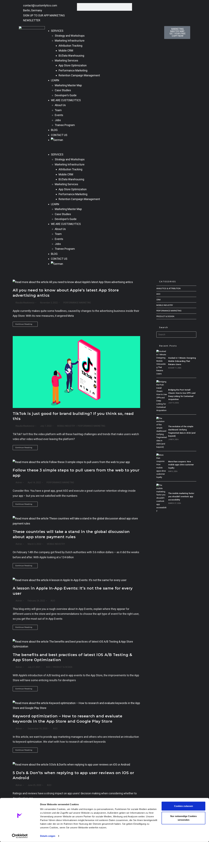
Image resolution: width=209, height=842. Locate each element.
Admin (19, 482)
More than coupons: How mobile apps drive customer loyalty (181, 465)
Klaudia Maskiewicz (25, 302)
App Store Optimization (73, 65)
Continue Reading (26, 323)
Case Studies (63, 90)
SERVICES (57, 30)
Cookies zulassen (183, 806)
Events (59, 115)
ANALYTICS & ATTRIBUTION (168, 288)
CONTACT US (59, 135)
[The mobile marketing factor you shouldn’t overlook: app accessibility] (161, 498)
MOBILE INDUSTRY (66, 426)
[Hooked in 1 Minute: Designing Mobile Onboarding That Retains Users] (161, 362)
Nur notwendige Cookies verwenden (183, 818)
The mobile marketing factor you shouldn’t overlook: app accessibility (181, 496)
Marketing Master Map (68, 85)
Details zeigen (47, 836)
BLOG (54, 130)
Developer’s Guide (66, 95)
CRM (158, 300)
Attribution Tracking (70, 45)
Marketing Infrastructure (69, 40)
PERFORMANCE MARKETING (77, 302)
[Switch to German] (106, 140)
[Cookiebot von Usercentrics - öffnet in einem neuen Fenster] (19, 836)
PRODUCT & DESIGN (62, 667)
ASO (53, 600)
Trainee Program (65, 125)
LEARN (55, 80)
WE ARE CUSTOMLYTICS (66, 100)
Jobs (58, 120)
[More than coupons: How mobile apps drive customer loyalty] (161, 466)
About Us (60, 105)
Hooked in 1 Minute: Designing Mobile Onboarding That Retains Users (182, 361)
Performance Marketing (73, 70)
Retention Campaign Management (79, 75)
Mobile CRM (66, 50)
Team (58, 110)
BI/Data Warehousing (71, 55)
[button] (104, 147)
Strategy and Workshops (70, 35)
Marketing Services (66, 60)
